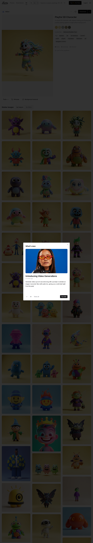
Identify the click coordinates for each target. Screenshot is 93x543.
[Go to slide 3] (46, 271)
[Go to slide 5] (49, 271)
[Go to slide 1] (43, 271)
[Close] (68, 244)
